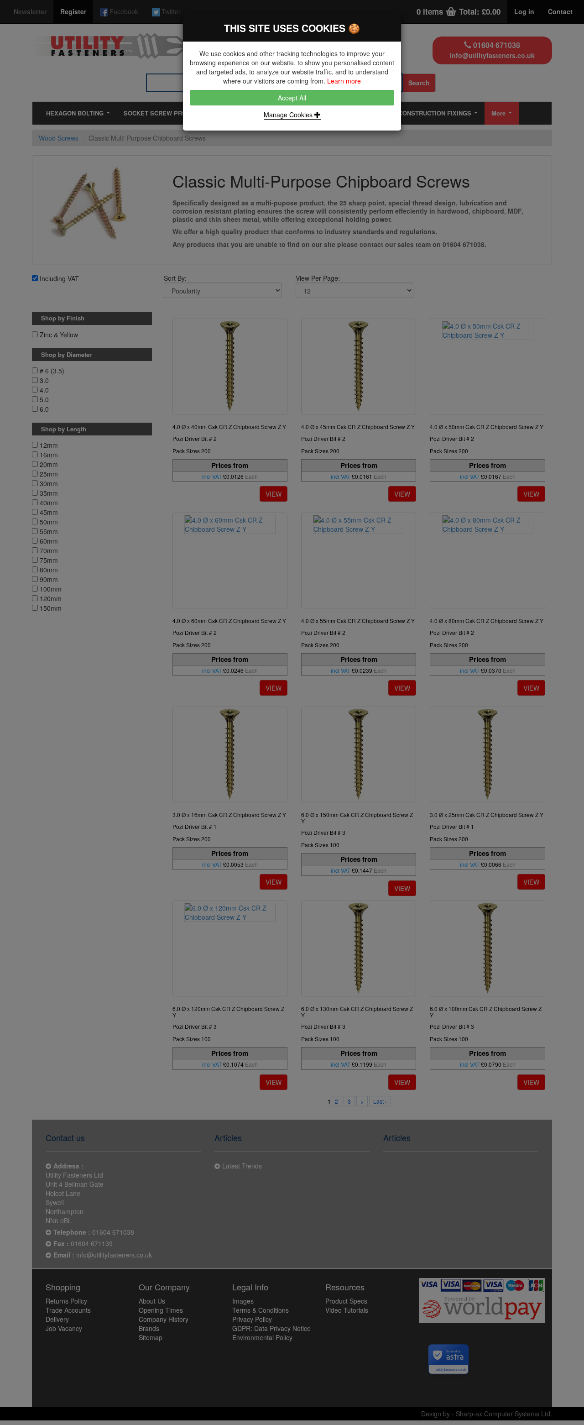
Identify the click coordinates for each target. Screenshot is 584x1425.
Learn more (344, 80)
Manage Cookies (289, 114)
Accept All (292, 97)
